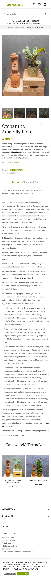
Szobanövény (20, 27)
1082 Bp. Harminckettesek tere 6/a (30, 24)
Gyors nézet (7, 476)
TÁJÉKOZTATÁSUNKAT (12, 570)
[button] (46, 70)
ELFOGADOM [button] (23, 575)
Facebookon (17, 152)
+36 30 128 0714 (32, 21)
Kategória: (6, 173)
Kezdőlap (10, 27)
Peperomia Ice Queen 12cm (47, 124)
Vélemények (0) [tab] (30, 182)
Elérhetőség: (6, 162)
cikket (43, 206)
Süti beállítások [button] (10, 575)
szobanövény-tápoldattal (23, 278)
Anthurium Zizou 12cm (43, 124)
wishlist (39, 4)
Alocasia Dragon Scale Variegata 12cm (13, 481)
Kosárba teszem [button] (3, 476)
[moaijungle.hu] (15, 4)
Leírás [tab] (15, 182)
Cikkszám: (5, 170)
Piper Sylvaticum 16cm (38, 480)
